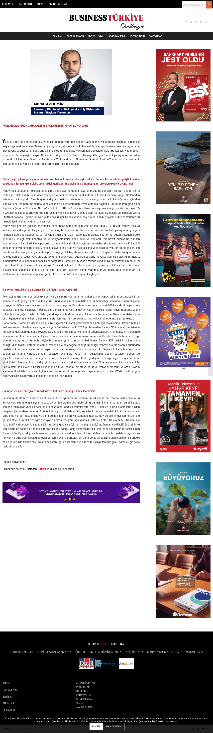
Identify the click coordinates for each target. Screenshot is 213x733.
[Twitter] (201, 21)
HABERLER (82, 691)
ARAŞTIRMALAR (85, 683)
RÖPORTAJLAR (85, 699)
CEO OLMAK (83, 687)
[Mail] (206, 21)
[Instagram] (191, 21)
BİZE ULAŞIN (25, 4)
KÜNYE (40, 4)
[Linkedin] (196, 21)
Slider (79, 703)
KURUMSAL (8, 4)
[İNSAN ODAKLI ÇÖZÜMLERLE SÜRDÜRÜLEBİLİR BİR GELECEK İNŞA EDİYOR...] (2, 366)
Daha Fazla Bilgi (114, 726)
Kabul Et (96, 726)
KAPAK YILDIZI (84, 695)
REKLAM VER (9, 710)
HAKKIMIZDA (9, 690)
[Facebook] (186, 21)
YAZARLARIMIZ (84, 707)
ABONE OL (8, 703)
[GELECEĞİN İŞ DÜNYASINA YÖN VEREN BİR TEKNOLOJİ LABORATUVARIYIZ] (210, 366)
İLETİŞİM (7, 697)
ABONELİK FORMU (58, 4)
